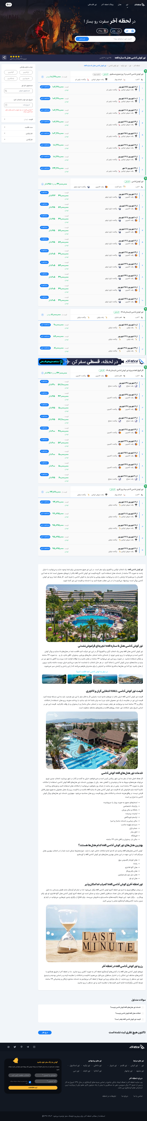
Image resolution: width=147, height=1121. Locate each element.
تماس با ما (138, 1096)
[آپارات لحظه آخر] (7, 1047)
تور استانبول (75, 1065)
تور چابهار (128, 1071)
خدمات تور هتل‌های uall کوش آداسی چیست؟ (125, 1007)
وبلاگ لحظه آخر (107, 4)
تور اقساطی (92, 4)
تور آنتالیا (98, 1071)
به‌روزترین (26, 78)
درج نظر (45, 1032)
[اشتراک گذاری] (4, 57)
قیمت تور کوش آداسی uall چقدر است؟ (128, 1019)
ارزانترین (26, 72)
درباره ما (125, 1096)
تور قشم (123, 1065)
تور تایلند (86, 1071)
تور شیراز (113, 1065)
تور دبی (76, 1071)
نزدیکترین (10, 78)
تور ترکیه (86, 1065)
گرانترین (11, 72)
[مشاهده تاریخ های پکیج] (42, 76)
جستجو (21, 4)
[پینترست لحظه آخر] (20, 1047)
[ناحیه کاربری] (9, 5)
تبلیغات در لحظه (109, 1096)
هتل (119, 4)
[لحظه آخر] (133, 1047)
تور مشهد (140, 1071)
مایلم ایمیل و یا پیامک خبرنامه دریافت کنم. (19, 1082)
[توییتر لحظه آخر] (14, 1047)
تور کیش (134, 1065)
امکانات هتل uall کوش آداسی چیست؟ (128, 1013)
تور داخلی (98, 1065)
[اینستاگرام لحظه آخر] (33, 1047)
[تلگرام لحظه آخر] (26, 1047)
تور (127, 4)
